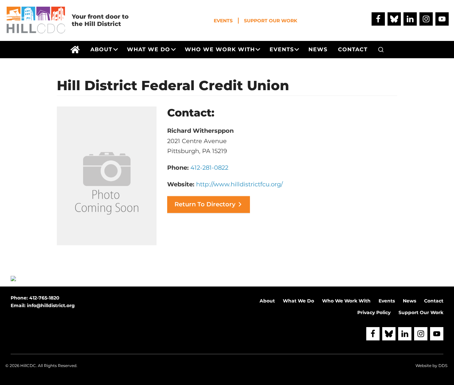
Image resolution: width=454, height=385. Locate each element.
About (267, 301)
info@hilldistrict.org (51, 305)
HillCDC (28, 365)
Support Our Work (270, 21)
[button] (381, 49)
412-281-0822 (209, 167)
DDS (442, 365)
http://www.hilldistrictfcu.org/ (239, 184)
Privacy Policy (374, 312)
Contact (433, 301)
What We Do (298, 301)
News (409, 301)
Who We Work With (346, 301)
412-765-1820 (44, 298)
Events (223, 21)
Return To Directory (204, 204)
